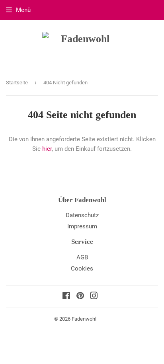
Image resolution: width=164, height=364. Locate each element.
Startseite (17, 83)
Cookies (82, 268)
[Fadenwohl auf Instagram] (94, 296)
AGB (82, 257)
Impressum (82, 226)
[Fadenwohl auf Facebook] (66, 296)
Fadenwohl (84, 319)
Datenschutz (82, 215)
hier (47, 148)
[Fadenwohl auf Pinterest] (80, 296)
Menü (23, 10)
